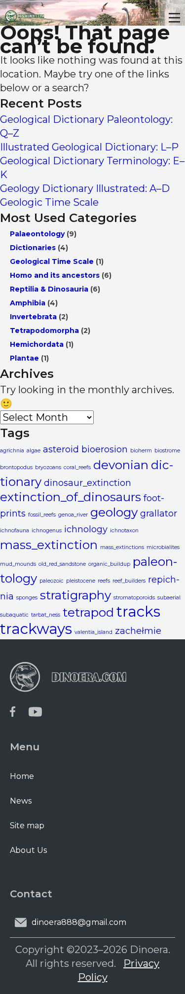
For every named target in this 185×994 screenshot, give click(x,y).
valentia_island (93, 632)
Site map (27, 825)
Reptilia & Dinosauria (49, 289)
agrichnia (12, 450)
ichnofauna (14, 530)
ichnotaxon (124, 530)
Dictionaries (33, 247)
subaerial (169, 597)
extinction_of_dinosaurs (70, 496)
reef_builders (129, 581)
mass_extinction (49, 544)
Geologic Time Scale (49, 202)
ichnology (86, 529)
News (21, 801)
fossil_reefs (42, 515)
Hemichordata (37, 344)
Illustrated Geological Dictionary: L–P (89, 147)
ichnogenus (47, 530)
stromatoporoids (134, 597)
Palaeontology (37, 233)
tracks (138, 611)
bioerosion (104, 449)
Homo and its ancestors (55, 275)
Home (22, 776)
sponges (26, 597)
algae (33, 450)
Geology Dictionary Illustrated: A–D (85, 188)
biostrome (167, 450)
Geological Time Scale (52, 261)
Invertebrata (33, 316)
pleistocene (80, 581)
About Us (28, 850)
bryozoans (48, 467)
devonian (120, 464)
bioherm (141, 450)
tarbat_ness (45, 615)
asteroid (61, 449)
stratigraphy (75, 595)
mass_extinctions (122, 547)
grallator (158, 513)
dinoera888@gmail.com (79, 922)
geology (114, 512)
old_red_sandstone (62, 564)
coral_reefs (77, 467)
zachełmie (138, 630)
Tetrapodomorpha (44, 330)
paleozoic (51, 581)
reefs (104, 581)
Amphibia (27, 302)
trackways (36, 628)
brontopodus (16, 467)
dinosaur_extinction (87, 482)
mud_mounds (18, 564)
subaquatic (14, 615)
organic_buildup (109, 564)
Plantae (24, 358)
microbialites (163, 547)
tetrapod (88, 612)
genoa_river (73, 515)
